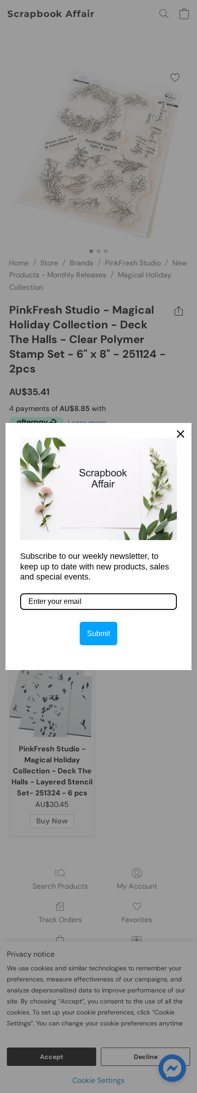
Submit (98, 633)
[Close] (181, 434)
